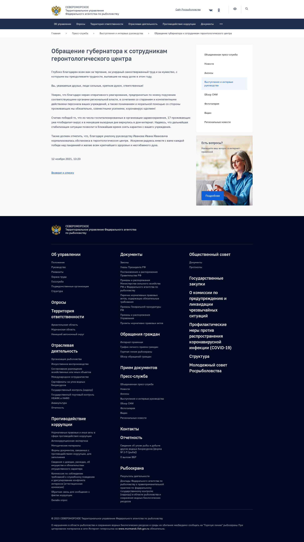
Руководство (58, 267)
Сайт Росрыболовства (188, 9)
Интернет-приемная (131, 342)
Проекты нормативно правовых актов (141, 323)
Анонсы (208, 72)
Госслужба (57, 281)
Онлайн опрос (59, 500)
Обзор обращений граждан (135, 356)
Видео (207, 112)
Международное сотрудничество (70, 376)
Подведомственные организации (70, 286)
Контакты (129, 428)
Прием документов (138, 367)
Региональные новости (217, 121)
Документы (207, 23)
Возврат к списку (62, 172)
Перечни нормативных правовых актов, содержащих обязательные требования (139, 298)
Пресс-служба (134, 376)
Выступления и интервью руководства (218, 83)
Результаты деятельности (135, 476)
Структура (57, 290)
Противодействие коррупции (179, 23)
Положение (58, 262)
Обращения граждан (140, 334)
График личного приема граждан (139, 346)
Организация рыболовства (66, 358)
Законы (124, 262)
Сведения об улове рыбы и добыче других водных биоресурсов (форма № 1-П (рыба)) (141, 449)
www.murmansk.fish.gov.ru (133, 528)
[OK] (219, 10)
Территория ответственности (106, 23)
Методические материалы (66, 445)
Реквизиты (57, 271)
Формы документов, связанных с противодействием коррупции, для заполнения (71, 454)
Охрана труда (58, 276)
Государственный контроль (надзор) (72, 389)
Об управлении (62, 23)
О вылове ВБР (128, 457)
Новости (209, 63)
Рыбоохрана (132, 468)
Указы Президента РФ (133, 267)
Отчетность (57, 407)
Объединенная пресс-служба (221, 54)
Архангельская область (64, 324)
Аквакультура (59, 402)
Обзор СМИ (211, 94)
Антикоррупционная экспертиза (69, 440)
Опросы (80, 23)
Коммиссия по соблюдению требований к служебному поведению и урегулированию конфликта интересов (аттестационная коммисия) (73, 480)
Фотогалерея (211, 103)
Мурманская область (63, 329)
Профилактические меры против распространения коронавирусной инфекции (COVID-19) (210, 336)
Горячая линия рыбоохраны (136, 351)
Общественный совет (209, 254)
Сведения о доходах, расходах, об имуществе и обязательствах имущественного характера (70, 465)
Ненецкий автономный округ (67, 334)
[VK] (211, 10)
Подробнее (212, 195)
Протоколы (195, 267)
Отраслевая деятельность (142, 23)
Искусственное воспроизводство (70, 363)
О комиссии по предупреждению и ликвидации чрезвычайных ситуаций (208, 304)
